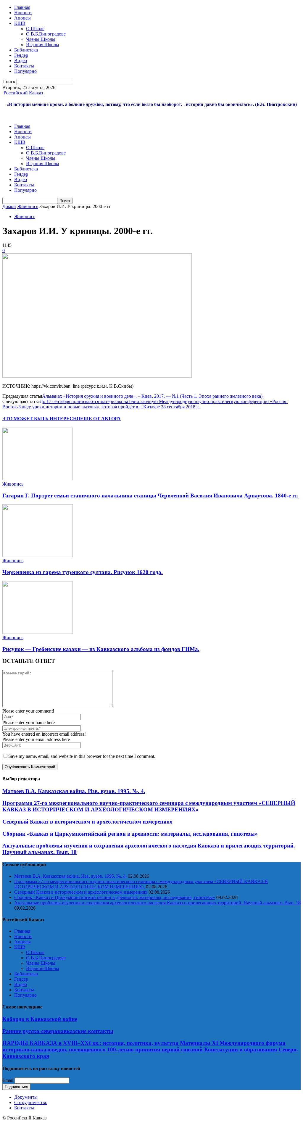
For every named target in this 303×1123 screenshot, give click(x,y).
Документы (26, 1097)
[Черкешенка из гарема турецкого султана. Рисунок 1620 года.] (37, 555)
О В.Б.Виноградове (46, 33)
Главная (22, 7)
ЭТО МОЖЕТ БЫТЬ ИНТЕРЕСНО (41, 418)
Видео (20, 60)
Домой (9, 206)
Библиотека (26, 49)
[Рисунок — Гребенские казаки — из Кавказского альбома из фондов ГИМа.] (37, 632)
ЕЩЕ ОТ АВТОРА (100, 418)
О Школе (35, 28)
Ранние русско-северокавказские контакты (57, 1031)
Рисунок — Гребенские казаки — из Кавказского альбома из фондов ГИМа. (100, 649)
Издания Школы (42, 44)
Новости (23, 12)
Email (7, 1080)
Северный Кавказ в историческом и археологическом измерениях (87, 822)
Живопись (27, 206)
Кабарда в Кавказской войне (39, 1019)
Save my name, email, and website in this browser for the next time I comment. (81, 756)
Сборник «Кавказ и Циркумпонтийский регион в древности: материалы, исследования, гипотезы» (130, 834)
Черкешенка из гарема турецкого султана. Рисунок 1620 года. (82, 572)
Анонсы (22, 17)
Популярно (25, 71)
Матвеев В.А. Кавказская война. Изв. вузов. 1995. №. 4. (73, 791)
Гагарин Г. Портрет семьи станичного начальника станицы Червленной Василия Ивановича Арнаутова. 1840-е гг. (150, 495)
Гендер (21, 55)
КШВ (19, 23)
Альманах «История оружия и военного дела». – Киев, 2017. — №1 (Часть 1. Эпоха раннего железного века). (153, 396)
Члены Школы (40, 39)
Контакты (24, 65)
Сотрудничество (30, 1102)
